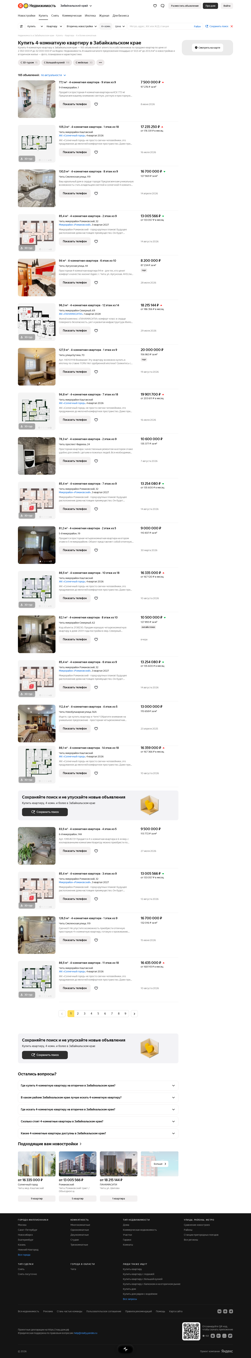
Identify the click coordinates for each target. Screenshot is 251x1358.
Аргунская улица (74, 266)
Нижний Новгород (28, 1249)
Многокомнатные (80, 1225)
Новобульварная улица (78, 712)
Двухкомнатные (80, 1234)
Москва (22, 1225)
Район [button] (197, 26)
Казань (22, 1244)
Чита (61, 132)
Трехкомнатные (79, 1244)
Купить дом (129, 1289)
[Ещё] (100, 62)
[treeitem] (27, 16)
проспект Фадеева (75, 444)
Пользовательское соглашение (103, 1311)
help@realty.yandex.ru (85, 1333)
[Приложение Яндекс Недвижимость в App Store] (213, 1335)
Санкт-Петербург (27, 1229)
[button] (162, 6)
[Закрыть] (231, 26)
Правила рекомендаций (138, 1311)
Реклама (48, 1311)
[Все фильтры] (21, 26)
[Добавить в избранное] (96, 104)
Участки (127, 1234)
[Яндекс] (227, 1351)
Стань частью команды (69, 1311)
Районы (188, 1229)
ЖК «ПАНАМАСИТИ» (71, 314)
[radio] (77, 1013)
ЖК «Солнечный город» (72, 135)
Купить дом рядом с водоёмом (140, 1294)
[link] (227, 6)
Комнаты (128, 1244)
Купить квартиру (132, 1269)
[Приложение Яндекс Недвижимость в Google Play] (219, 1335)
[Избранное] (155, 6)
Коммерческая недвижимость (140, 1229)
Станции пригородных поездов (201, 1234)
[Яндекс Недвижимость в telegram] (231, 1311)
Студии (75, 1239)
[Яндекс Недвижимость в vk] (219, 1311)
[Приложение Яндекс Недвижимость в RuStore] (230, 1335)
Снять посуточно (27, 1274)
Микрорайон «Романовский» (75, 224)
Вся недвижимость (28, 1311)
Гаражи (127, 1239)
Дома (126, 1225)
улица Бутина (72, 355)
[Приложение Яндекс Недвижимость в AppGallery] (224, 1335)
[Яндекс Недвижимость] (37, 5)
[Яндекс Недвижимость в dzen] (225, 1311)
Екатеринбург (25, 1239)
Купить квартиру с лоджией (138, 1274)
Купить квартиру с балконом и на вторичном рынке (151, 1284)
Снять (21, 1269)
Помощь (160, 1311)
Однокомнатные (80, 1229)
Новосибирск (25, 1234)
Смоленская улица (75, 176)
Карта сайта (175, 1311)
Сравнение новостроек (197, 1225)
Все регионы (191, 1239)
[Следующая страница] (134, 1013)
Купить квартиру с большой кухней (142, 1279)
